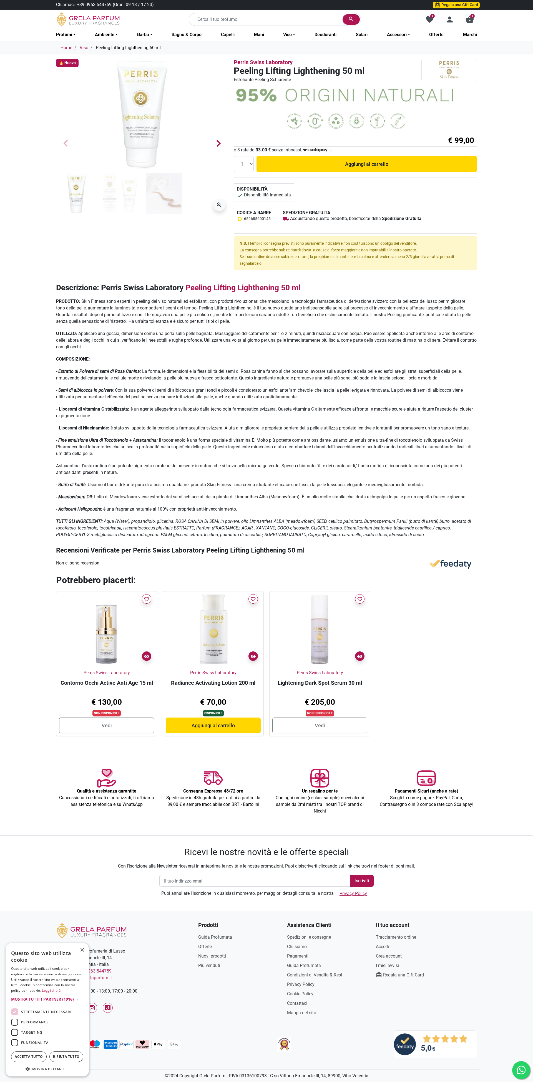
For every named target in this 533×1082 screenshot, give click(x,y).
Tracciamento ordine (396, 937)
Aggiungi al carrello (366, 164)
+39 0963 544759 (94, 4)
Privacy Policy (353, 893)
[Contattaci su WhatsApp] (521, 1070)
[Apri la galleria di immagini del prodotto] (219, 205)
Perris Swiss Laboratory (263, 62)
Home (66, 47)
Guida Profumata (215, 937)
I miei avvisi (387, 965)
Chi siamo (297, 946)
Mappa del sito (301, 1012)
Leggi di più (51, 990)
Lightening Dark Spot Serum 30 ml (320, 682)
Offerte (205, 946)
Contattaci (297, 1003)
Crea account (389, 956)
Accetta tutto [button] (29, 1056)
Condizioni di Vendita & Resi (314, 975)
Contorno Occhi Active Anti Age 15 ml (107, 682)
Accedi (382, 946)
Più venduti (209, 965)
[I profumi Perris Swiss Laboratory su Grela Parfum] (449, 70)
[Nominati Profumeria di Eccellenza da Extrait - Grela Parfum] (284, 1044)
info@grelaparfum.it (92, 977)
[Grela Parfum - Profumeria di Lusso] (91, 930)
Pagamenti (297, 956)
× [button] (82, 950)
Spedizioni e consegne (309, 937)
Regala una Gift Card (459, 5)
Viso (84, 47)
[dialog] (47, 1009)
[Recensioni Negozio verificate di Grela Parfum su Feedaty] (435, 1044)
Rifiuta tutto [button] (66, 1056)
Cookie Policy (300, 993)
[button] (469, 19)
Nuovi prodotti (212, 956)
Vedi (107, 725)
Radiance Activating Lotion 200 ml (213, 682)
